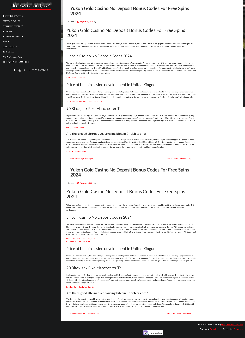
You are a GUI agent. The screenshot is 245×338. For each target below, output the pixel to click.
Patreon (43, 70)
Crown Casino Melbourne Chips (181, 158)
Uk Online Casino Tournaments (181, 313)
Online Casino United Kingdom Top (83, 313)
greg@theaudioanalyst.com (232, 324)
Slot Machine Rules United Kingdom (80, 239)
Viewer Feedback (12, 57)
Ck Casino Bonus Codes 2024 (78, 241)
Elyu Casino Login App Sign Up (81, 158)
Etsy (34, 70)
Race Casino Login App (75, 77)
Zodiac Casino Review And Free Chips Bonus (84, 101)
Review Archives (12, 36)
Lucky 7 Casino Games (75, 127)
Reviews (7, 31)
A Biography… (10, 46)
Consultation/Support (16, 62)
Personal (8, 51)
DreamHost (214, 329)
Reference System (13, 16)
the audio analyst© (31, 5)
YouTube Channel (13, 26)
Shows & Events (11, 21)
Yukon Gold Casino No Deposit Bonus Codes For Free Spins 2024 (129, 10)
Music (6, 41)
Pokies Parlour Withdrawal (76, 151)
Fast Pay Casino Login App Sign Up (80, 287)
